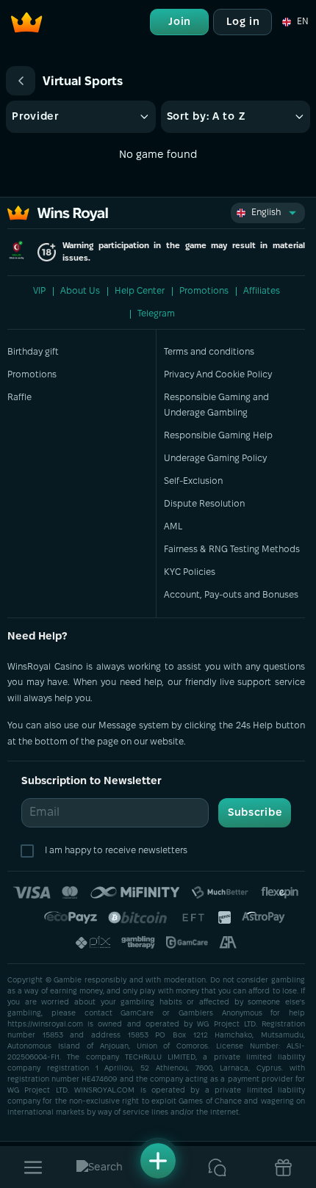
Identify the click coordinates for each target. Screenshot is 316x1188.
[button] (294, 22)
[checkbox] (30, 851)
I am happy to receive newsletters (116, 851)
